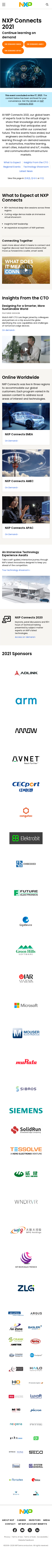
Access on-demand (24, 637)
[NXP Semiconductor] (25, 4)
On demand (8, 330)
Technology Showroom (36, 166)
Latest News (26, 171)
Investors (34, 1520)
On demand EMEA (13, 44)
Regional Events (12, 166)
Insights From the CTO (36, 162)
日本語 (27, 178)
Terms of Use (17, 1537)
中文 (42, 178)
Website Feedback (26, 1540)
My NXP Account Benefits (32, 1524)
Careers (21, 1520)
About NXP (8, 1520)
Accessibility (42, 1537)
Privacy (7, 1537)
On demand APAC (13, 50)
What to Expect (12, 162)
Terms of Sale (30, 1537)
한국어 (34, 178)
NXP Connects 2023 (31, 102)
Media (46, 1520)
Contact (10, 1524)
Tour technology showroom (15, 570)
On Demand (11, 440)
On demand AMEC (35, 44)
